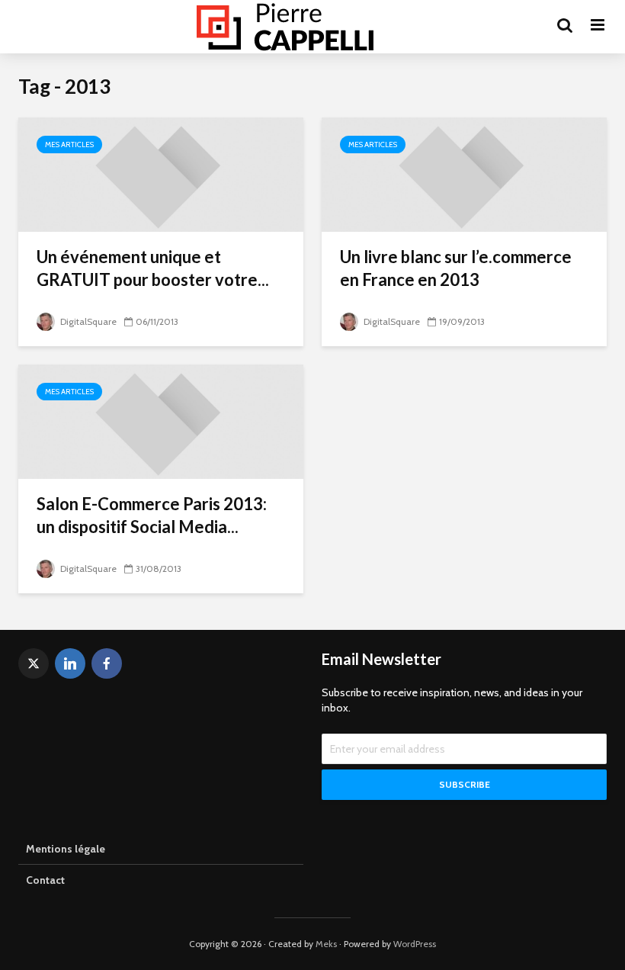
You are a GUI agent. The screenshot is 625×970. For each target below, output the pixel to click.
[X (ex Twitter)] (33, 663)
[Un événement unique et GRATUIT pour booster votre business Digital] (160, 173)
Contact (45, 880)
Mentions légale (65, 849)
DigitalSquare (87, 321)
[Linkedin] (70, 663)
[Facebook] (106, 663)
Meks (326, 943)
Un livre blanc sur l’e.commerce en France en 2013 (456, 268)
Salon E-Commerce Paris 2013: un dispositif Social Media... (152, 515)
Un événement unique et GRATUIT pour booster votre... (153, 268)
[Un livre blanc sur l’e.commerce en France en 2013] (464, 173)
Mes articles (69, 144)
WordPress (414, 943)
